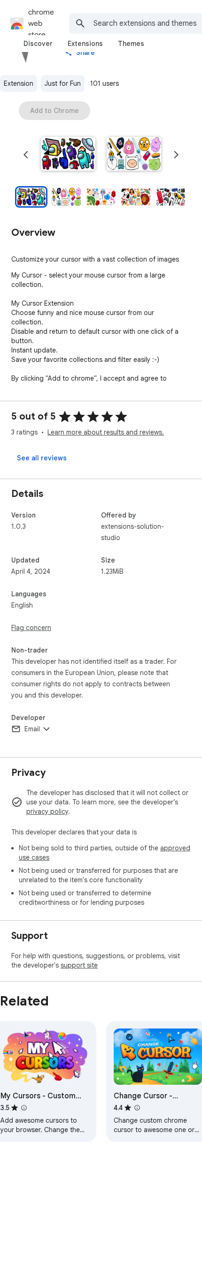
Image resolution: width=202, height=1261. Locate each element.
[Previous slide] (25, 154)
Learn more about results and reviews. (105, 432)
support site (79, 965)
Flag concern (31, 627)
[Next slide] (176, 154)
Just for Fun (63, 83)
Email (32, 729)
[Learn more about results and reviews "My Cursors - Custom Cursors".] (24, 1107)
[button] (68, 154)
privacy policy (47, 811)
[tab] (38, 43)
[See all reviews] (41, 458)
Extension (18, 83)
